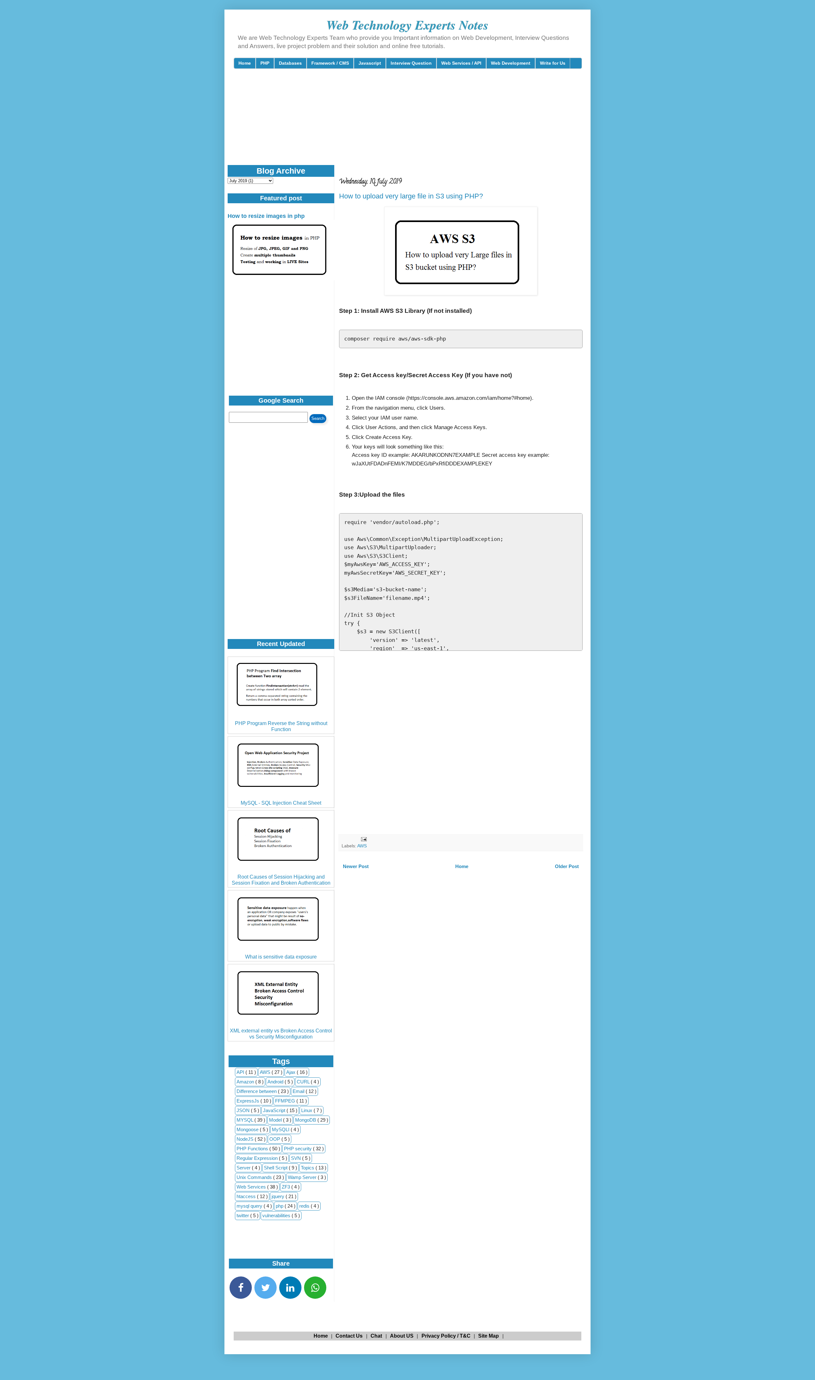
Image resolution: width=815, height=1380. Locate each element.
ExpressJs (248, 1100)
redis (305, 1206)
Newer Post (356, 866)
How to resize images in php (266, 216)
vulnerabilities (277, 1215)
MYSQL (245, 1120)
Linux (307, 1110)
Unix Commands (255, 1177)
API (241, 1072)
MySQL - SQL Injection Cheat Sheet (281, 803)
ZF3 (286, 1187)
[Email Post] (363, 839)
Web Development (510, 63)
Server (244, 1167)
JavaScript (275, 1110)
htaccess (247, 1196)
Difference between (257, 1091)
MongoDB (306, 1120)
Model (276, 1120)
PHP (264, 63)
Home (244, 63)
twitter (243, 1215)
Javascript (369, 63)
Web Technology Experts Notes (407, 25)
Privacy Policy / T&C (446, 1336)
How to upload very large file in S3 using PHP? (411, 196)
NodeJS (246, 1139)
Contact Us (349, 1336)
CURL (304, 1081)
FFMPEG (285, 1100)
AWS (362, 846)
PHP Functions (253, 1148)
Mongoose (248, 1129)
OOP (275, 1139)
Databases (290, 63)
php (280, 1206)
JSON (244, 1110)
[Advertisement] (388, 122)
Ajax (291, 1072)
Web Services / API (461, 63)
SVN (296, 1158)
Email (299, 1091)
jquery (279, 1196)
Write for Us (552, 63)
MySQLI (281, 1129)
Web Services (252, 1187)
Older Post (567, 866)
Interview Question (411, 63)
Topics (308, 1167)
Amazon (246, 1081)
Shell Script (276, 1167)
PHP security (298, 1148)
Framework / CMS (330, 63)
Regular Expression (258, 1158)
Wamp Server (303, 1177)
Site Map (488, 1336)
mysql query (250, 1206)
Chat (376, 1336)
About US (402, 1336)
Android (276, 1081)
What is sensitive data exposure (281, 957)
